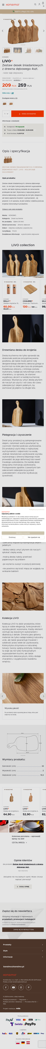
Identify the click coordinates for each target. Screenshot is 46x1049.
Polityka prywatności (36, 509)
